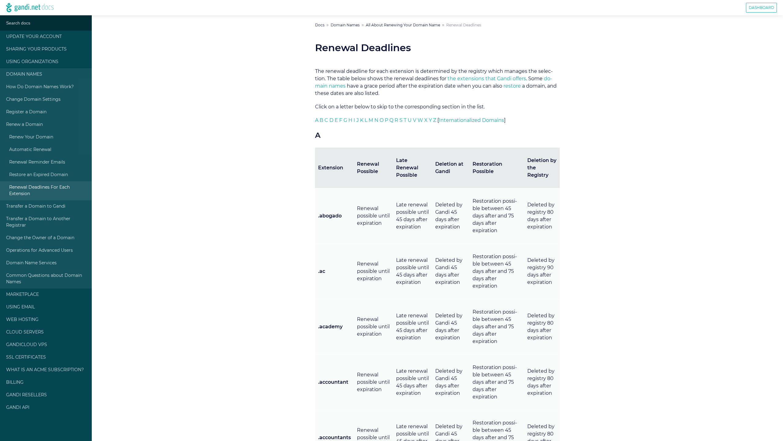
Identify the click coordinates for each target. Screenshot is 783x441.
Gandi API (17, 407)
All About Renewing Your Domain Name (403, 25)
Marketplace (22, 294)
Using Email (20, 307)
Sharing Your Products (36, 49)
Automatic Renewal (30, 150)
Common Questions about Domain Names (44, 278)
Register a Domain (26, 112)
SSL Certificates (26, 357)
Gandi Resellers (26, 395)
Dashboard (761, 7)
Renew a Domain (24, 125)
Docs (320, 25)
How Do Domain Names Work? (40, 87)
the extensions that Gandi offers (486, 78)
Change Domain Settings (33, 99)
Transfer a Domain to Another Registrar (38, 222)
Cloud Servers (25, 332)
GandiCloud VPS (26, 345)
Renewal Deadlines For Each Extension (39, 190)
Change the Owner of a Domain (40, 238)
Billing (15, 382)
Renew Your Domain (31, 137)
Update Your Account (34, 37)
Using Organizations (32, 62)
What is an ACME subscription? (45, 370)
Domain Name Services (31, 263)
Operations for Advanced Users (39, 250)
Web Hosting (22, 320)
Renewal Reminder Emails (37, 162)
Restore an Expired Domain (38, 175)
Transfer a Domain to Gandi (35, 206)
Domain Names (24, 74)
